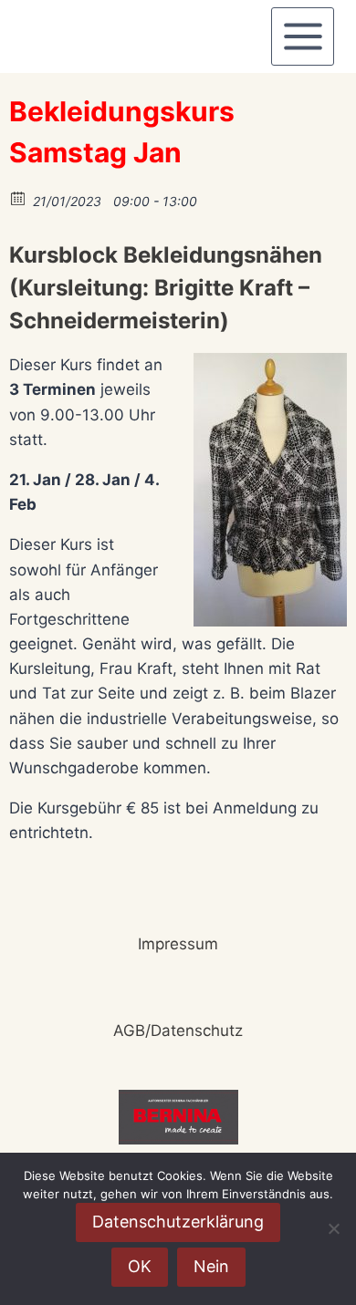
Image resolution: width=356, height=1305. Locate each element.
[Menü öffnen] (302, 36)
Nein (211, 1266)
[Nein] (333, 1228)
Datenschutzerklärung (178, 1221)
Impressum (178, 944)
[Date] (18, 197)
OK (140, 1266)
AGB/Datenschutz (178, 1030)
